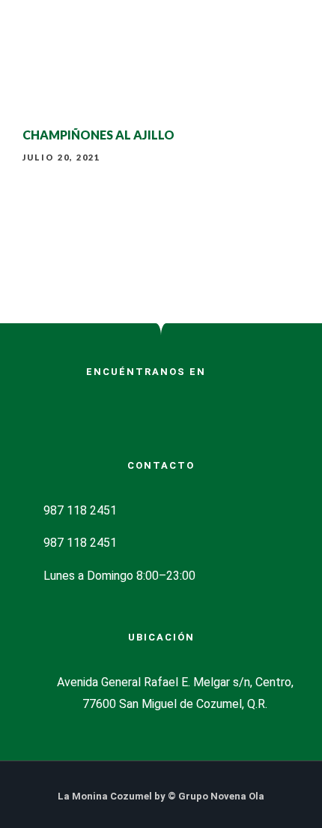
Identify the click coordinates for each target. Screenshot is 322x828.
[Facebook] (136, 98)
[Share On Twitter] (65, 764)
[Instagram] (161, 98)
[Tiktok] (126, 404)
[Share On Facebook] (44, 764)
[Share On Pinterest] (86, 764)
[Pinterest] (101, 404)
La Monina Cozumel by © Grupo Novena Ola (161, 796)
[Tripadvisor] (186, 98)
